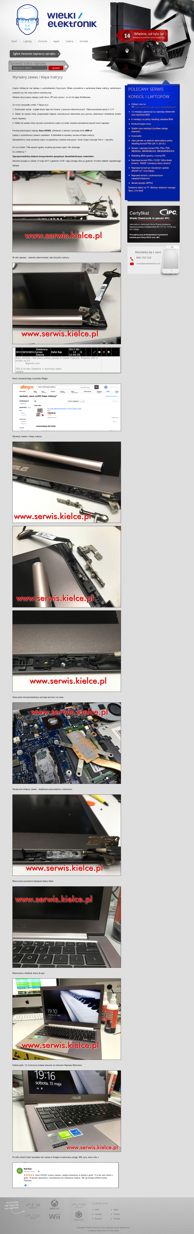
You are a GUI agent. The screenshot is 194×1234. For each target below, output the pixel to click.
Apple (56, 41)
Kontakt (84, 41)
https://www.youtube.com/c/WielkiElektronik (155, 107)
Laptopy (27, 41)
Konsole (42, 41)
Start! (14, 41)
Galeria (69, 41)
